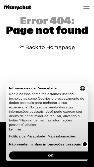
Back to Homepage (49, 47)
